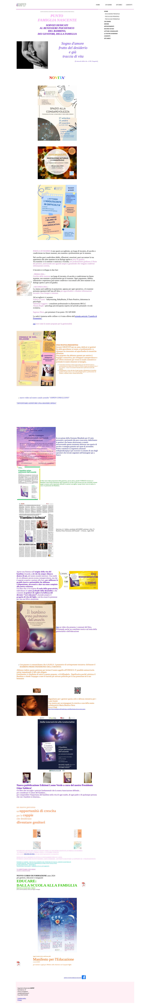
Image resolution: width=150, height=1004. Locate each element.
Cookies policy (22, 998)
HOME (98, 4)
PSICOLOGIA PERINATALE (112, 19)
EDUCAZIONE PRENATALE (112, 14)
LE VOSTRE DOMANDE (111, 33)
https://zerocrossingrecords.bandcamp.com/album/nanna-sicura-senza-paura (66, 709)
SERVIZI (106, 24)
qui (34, 324)
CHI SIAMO (108, 4)
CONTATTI (129, 4)
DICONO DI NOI (29, 854)
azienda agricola (81, 316)
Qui (57, 627)
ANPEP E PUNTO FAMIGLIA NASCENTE (72, 977)
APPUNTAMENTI (109, 26)
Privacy (20, 1000)
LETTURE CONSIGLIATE (111, 31)
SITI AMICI (119, 4)
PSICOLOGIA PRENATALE (112, 16)
